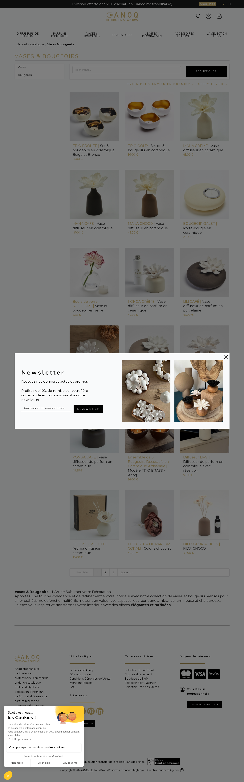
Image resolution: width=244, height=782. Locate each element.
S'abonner (88, 409)
